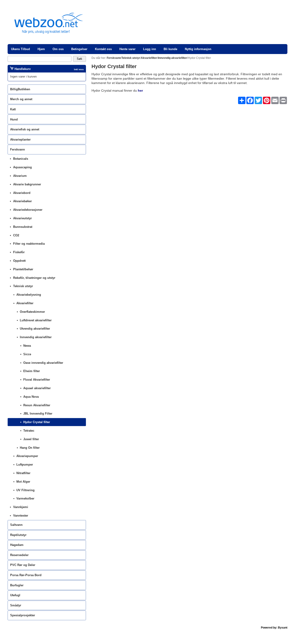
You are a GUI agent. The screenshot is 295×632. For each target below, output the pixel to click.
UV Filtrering (25, 490)
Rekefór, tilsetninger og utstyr (34, 278)
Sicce (27, 354)
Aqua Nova (31, 396)
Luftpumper (24, 464)
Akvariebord (21, 193)
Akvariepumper (27, 456)
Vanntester (20, 515)
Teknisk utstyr (23, 286)
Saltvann (16, 525)
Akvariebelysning (28, 294)
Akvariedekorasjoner (27, 209)
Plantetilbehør (23, 269)
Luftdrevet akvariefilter (36, 320)
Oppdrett (19, 260)
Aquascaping (22, 167)
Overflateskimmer (32, 311)
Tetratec (28, 430)
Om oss (58, 49)
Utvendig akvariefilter (35, 328)
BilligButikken (20, 89)
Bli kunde (170, 49)
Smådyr (15, 605)
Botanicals (20, 158)
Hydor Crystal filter (36, 422)
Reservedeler (19, 555)
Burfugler (17, 585)
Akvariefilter (24, 303)
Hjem (41, 49)
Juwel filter (31, 439)
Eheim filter (31, 371)
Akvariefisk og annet (24, 129)
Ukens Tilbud (20, 49)
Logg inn (149, 49)
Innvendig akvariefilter (36, 337)
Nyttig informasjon (198, 49)
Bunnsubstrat (22, 227)
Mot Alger (23, 481)
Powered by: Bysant (274, 627)
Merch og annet (21, 99)
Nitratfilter (23, 473)
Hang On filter (30, 447)
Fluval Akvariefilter (36, 379)
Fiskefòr (19, 252)
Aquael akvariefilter (37, 388)
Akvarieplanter (20, 139)
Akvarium (20, 176)
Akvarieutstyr (22, 218)
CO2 (16, 235)
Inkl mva (79, 69)
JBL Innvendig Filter (37, 413)
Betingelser (79, 49)
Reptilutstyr (18, 535)
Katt (13, 109)
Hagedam (17, 545)
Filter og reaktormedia (29, 243)
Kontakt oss (103, 49)
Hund (14, 119)
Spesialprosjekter (22, 615)
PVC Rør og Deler (22, 565)
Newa (27, 345)
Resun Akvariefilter (36, 405)
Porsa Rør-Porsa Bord (25, 575)
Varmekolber (25, 498)
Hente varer (127, 49)
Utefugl (15, 595)
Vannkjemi (20, 507)
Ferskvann (17, 149)
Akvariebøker (22, 201)
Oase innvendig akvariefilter (43, 362)
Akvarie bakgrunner (27, 184)
